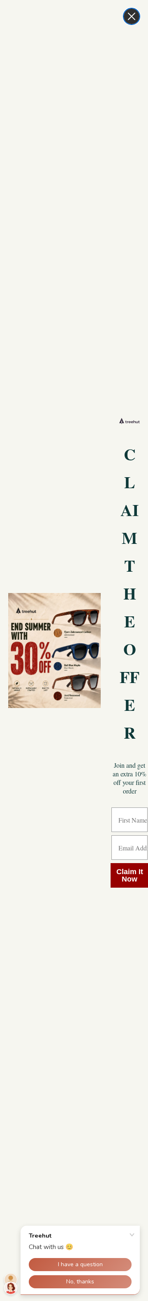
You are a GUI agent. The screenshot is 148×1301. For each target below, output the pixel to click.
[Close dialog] (131, 16)
